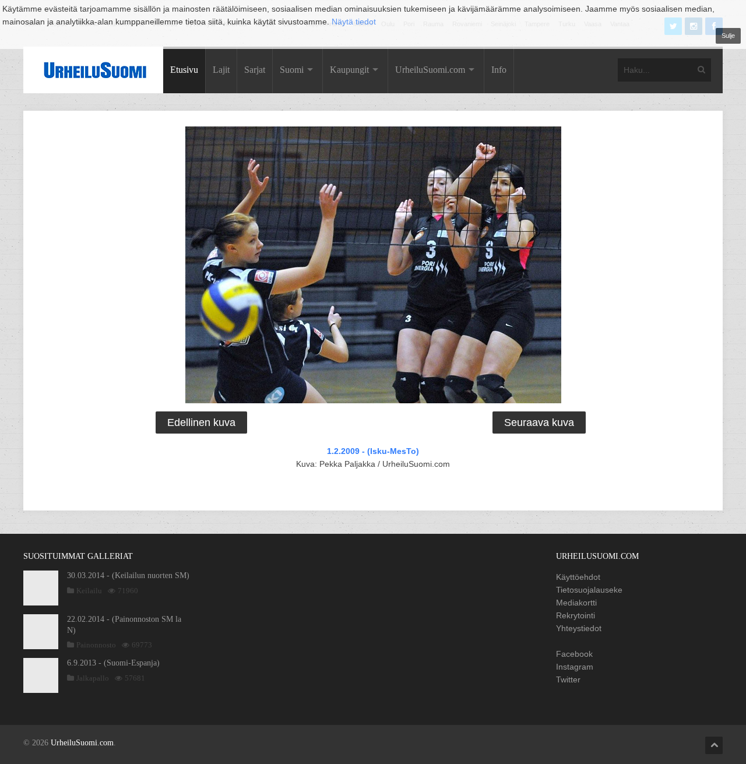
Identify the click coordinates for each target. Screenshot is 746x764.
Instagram (574, 666)
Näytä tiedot (354, 21)
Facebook (574, 654)
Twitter (568, 679)
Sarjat (254, 70)
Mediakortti (576, 602)
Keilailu (89, 590)
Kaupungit (349, 70)
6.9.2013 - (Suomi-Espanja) (113, 663)
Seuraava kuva (539, 422)
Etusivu (184, 70)
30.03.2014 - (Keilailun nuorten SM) (128, 575)
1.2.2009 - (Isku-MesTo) (373, 451)
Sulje (728, 35)
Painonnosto (96, 644)
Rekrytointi (575, 615)
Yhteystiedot (578, 628)
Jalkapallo (92, 678)
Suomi (292, 70)
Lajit (221, 70)
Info (498, 70)
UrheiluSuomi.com (430, 70)
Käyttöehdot (578, 577)
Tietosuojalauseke (589, 589)
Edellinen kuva (201, 422)
